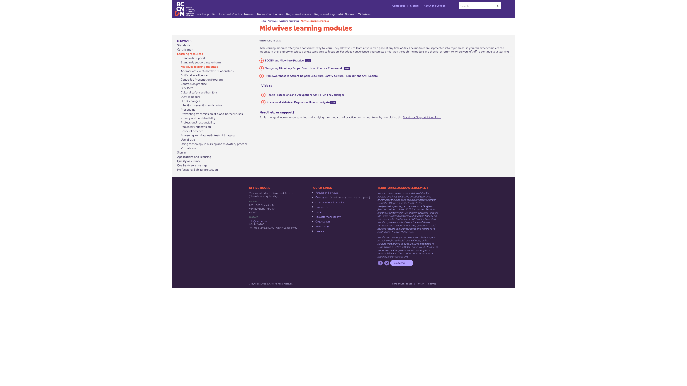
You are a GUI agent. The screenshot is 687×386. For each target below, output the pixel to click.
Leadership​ (321, 207)
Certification (185, 49)
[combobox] (478, 5)
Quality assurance (189, 161)
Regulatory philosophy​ (328, 216)
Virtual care (188, 148)
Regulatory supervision (196, 126)
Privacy (420, 283)
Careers (319, 231)
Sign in (414, 5)
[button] (498, 6)
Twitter (387, 263)
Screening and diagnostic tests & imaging (208, 135)
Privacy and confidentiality (198, 118)
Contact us (398, 5)
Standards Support (193, 58)
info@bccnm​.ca (258, 221)
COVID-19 (187, 88)
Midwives (272, 20)
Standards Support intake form (422, 117)
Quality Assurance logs (192, 165)
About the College (434, 5)
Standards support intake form (201, 62)
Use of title (188, 139)
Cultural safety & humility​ (329, 202)
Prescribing (188, 109)
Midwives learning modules (315, 20)
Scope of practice (192, 131)
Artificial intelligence (194, 75)
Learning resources (289, 20)
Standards (184, 45)
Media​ (318, 212)
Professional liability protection (197, 169)
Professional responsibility (198, 122)
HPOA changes (190, 101)
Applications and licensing (194, 156)
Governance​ (322, 197)
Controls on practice (194, 83)
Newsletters (322, 226)
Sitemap (432, 283)
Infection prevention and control (201, 105)
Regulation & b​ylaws (326, 192)
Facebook (380, 263)
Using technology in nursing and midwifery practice (214, 144)
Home (263, 20)
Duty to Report (190, 96)
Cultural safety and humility (199, 92)
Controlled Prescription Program (202, 79)
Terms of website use (401, 283)
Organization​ (322, 221)
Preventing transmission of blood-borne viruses (212, 114)
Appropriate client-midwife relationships (207, 71)
